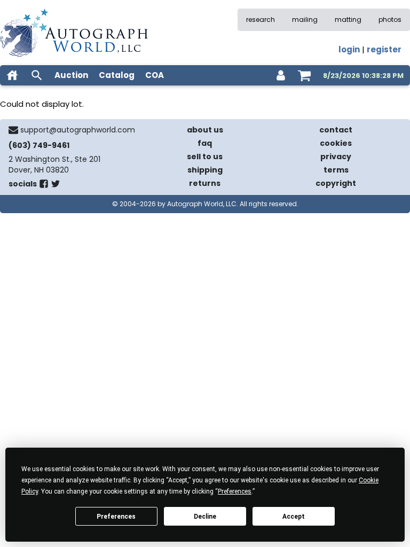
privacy (335, 156)
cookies (336, 143)
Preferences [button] (234, 491)
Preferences (116, 516)
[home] (12, 75)
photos (390, 19)
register (384, 49)
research (260, 19)
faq (205, 143)
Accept (293, 516)
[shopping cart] (304, 75)
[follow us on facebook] (44, 186)
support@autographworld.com (77, 129)
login (349, 49)
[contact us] (13, 130)
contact (335, 129)
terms (336, 170)
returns (204, 183)
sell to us (205, 156)
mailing (305, 19)
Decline (205, 516)
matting (348, 19)
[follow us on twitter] (55, 186)
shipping (205, 170)
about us (205, 129)
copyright (336, 183)
